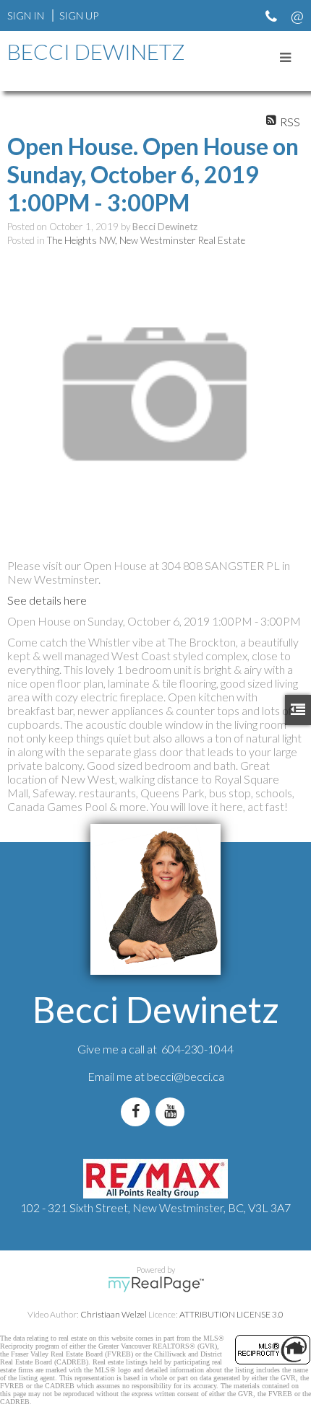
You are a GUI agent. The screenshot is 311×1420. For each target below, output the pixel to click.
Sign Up (78, 15)
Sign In (25, 15)
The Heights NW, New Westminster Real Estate (146, 240)
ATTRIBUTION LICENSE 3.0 (231, 1314)
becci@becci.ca (185, 1076)
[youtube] (173, 1111)
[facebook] (138, 1111)
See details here (47, 600)
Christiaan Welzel (113, 1314)
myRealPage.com (156, 1284)
